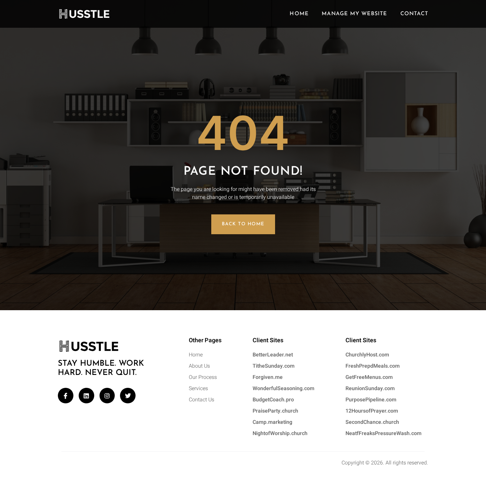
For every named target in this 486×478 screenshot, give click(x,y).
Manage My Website (354, 14)
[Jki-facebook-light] (65, 395)
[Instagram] (107, 395)
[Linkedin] (86, 395)
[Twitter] (128, 395)
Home (299, 14)
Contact (414, 14)
